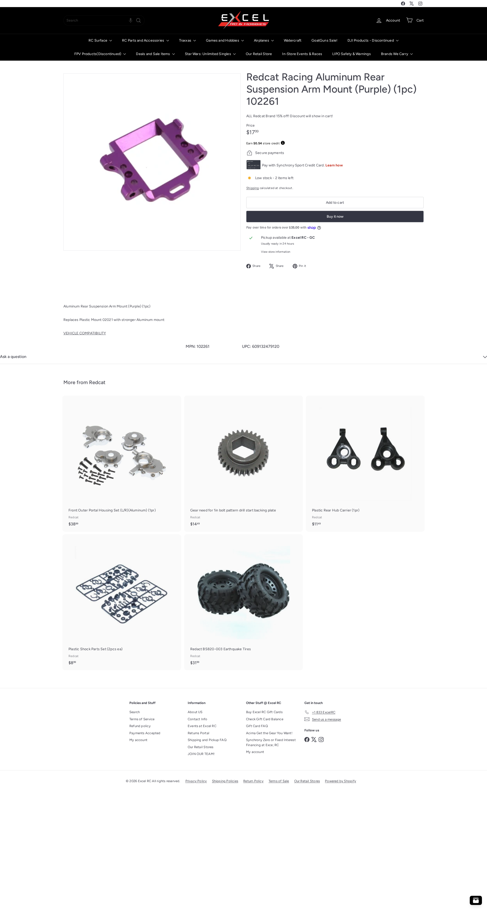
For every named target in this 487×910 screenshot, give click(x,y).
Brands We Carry (395, 54)
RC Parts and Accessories (143, 40)
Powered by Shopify (340, 781)
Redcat (97, 382)
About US (195, 712)
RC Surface (98, 40)
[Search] (138, 20)
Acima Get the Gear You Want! (269, 733)
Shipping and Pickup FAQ (207, 740)
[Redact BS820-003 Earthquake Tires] (243, 602)
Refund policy (140, 726)
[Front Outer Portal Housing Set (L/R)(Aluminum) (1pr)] (121, 463)
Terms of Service (141, 719)
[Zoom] (152, 162)
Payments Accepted (145, 733)
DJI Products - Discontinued (371, 40)
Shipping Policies (225, 781)
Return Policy (253, 781)
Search (134, 712)
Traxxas (185, 40)
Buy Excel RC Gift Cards (264, 712)
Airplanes (262, 40)
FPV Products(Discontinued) (98, 54)
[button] (130, 20)
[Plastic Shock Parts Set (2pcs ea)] (121, 602)
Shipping (252, 188)
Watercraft (292, 40)
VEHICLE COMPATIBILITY (84, 333)
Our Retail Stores (201, 747)
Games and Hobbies (223, 40)
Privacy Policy (196, 781)
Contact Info (197, 719)
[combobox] (104, 20)
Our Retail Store (259, 54)
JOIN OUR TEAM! (201, 754)
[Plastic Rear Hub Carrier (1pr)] (365, 463)
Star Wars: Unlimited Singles (208, 54)
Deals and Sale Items (153, 54)
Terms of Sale (279, 781)
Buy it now (335, 216)
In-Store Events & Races (302, 54)
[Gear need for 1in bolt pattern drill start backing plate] (243, 463)
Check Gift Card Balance (264, 719)
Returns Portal (198, 733)
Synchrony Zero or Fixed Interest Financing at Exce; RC (271, 742)
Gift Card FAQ (257, 726)
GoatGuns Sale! (324, 40)
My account (138, 740)
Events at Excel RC (202, 726)
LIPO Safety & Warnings (351, 54)
